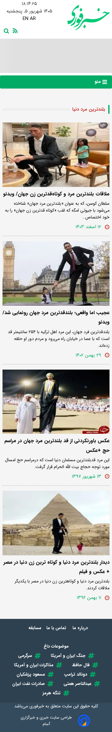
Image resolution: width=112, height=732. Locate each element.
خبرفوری (36, 706)
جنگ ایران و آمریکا (68, 655)
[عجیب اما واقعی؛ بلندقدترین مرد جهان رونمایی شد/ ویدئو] (56, 273)
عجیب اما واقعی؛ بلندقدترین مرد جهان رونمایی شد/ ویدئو (56, 317)
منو (98, 81)
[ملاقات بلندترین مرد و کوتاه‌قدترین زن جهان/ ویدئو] (56, 154)
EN (25, 18)
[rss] (14, 30)
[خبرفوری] (83, 17)
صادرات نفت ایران (28, 683)
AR (33, 18)
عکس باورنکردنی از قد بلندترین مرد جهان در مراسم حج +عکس (57, 445)
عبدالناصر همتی (77, 683)
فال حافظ (81, 665)
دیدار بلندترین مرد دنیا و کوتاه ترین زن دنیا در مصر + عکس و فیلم (56, 567)
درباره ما (80, 627)
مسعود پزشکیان (30, 674)
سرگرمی (25, 655)
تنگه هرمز (52, 693)
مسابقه (34, 627)
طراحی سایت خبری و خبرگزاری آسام (46, 720)
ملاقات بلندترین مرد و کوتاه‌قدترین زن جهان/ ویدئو (56, 194)
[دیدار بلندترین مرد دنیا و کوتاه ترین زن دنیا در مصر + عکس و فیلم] (56, 523)
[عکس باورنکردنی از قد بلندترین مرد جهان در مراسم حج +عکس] (56, 402)
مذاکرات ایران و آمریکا (34, 665)
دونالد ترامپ (75, 674)
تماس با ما (57, 627)
